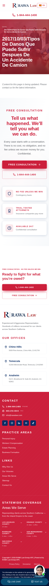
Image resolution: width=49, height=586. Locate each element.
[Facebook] (5, 423)
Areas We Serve (9, 476)
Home (4, 27)
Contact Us (7, 485)
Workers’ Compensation (12, 443)
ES (42, 5)
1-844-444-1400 (27, 15)
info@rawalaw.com (14, 415)
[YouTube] (26, 423)
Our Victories (7, 471)
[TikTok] (33, 423)
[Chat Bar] (24, 582)
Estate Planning (9, 448)
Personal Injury (8, 438)
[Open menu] (4, 5)
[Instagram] (12, 423)
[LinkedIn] (19, 423)
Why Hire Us (7, 467)
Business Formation (10, 452)
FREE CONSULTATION (22, 164)
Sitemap (5, 480)
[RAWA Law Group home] (24, 5)
